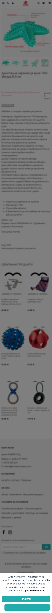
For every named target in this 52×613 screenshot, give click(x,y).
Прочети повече (34, 590)
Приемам (26, 599)
